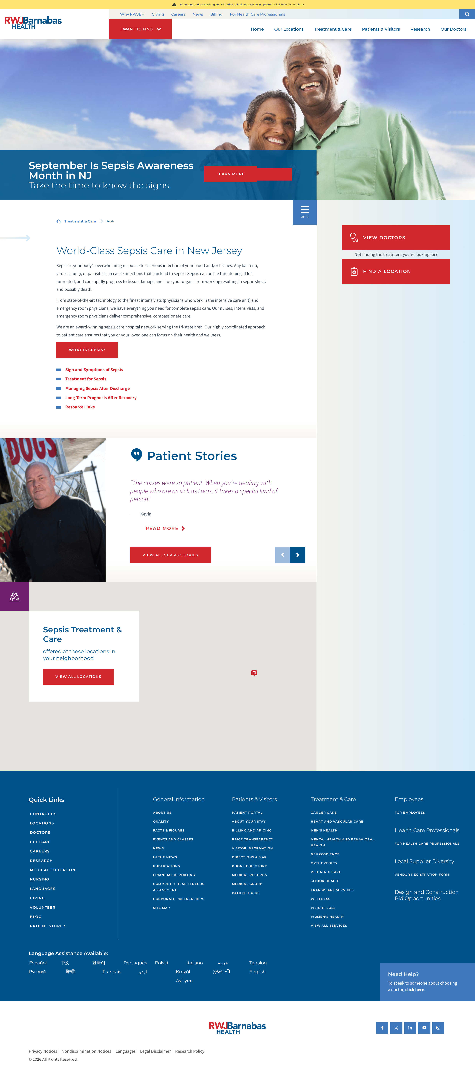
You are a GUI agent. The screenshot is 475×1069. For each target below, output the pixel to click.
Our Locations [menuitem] (289, 29)
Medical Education (53, 870)
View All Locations (78, 677)
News (198, 14)
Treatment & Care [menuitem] (333, 29)
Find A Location (387, 271)
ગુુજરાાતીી (221, 971)
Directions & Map (249, 857)
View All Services (329, 925)
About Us (162, 812)
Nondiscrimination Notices (86, 1051)
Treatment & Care (80, 221)
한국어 (98, 962)
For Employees (410, 812)
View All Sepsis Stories (170, 555)
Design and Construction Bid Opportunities (427, 895)
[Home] (54, 24)
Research (41, 861)
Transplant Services (332, 890)
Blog (35, 917)
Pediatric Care (326, 872)
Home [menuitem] (257, 29)
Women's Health (327, 917)
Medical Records (249, 875)
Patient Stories (48, 926)
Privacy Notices (43, 1051)
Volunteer (43, 907)
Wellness (320, 899)
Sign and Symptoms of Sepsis (94, 369)
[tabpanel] (53, 510)
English (257, 971)
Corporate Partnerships (178, 899)
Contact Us (43, 814)
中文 (65, 962)
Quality (161, 821)
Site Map (161, 908)
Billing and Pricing (252, 830)
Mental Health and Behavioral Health (343, 842)
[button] (467, 14)
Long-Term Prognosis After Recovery (101, 397)
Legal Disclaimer (155, 1051)
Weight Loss (323, 908)
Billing (216, 14)
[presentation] (218, 505)
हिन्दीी (70, 971)
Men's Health (324, 830)
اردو (143, 971)
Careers (178, 14)
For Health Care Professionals (257, 14)
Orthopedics (324, 863)
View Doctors (384, 237)
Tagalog (258, 962)
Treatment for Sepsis (85, 379)
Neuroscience (325, 854)
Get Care (40, 842)
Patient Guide (246, 893)
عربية (223, 962)
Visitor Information (252, 848)
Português (135, 962)
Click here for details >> (289, 4)
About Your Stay (249, 821)
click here (414, 989)
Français (112, 971)
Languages (43, 889)
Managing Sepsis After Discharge (97, 388)
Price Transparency (252, 839)
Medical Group (247, 884)
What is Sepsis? (87, 350)
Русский (37, 971)
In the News (165, 857)
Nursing (39, 879)
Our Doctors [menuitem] (453, 29)
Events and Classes (173, 839)
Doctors (40, 832)
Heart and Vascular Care (337, 821)
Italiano (194, 962)
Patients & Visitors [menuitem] (381, 29)
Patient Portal (247, 812)
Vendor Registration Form (422, 874)
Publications (166, 866)
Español (38, 962)
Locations (42, 823)
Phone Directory (249, 866)
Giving (158, 14)
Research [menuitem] (420, 29)
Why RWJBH (132, 14)
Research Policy (189, 1051)
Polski (161, 962)
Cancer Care (324, 812)
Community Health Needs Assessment (178, 887)
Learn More (231, 174)
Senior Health (325, 881)
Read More (162, 528)
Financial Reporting (174, 875)
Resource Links (80, 407)
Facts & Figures (169, 830)
